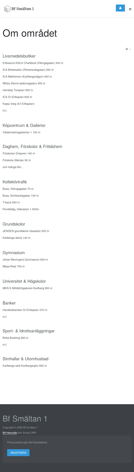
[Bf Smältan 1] (19, 9)
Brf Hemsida (10, 432)
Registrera (18, 452)
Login (120, 8)
